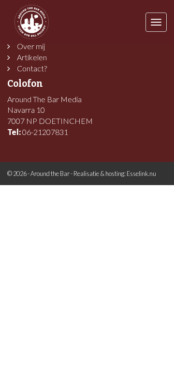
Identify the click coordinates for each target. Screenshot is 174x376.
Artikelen (32, 57)
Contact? (32, 68)
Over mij (31, 46)
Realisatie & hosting (98, 173)
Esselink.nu (141, 173)
